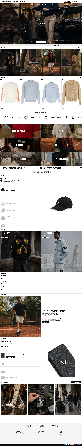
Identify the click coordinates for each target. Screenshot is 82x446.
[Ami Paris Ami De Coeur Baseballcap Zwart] (3, 189)
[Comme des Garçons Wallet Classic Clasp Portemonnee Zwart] (3, 370)
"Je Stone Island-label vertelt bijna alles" (35, 416)
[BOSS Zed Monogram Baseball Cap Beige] (3, 203)
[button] (78, 1)
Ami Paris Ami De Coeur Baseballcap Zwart (11, 187)
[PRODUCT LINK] (10, 94)
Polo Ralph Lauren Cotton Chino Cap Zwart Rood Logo (13, 217)
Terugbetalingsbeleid (25, 444)
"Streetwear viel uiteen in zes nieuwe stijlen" (63, 416)
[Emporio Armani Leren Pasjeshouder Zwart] (3, 363)
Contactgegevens (15, 444)
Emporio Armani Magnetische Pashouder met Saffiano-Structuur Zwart (15, 354)
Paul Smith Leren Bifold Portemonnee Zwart (11, 377)
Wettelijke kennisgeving (37, 444)
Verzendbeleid (20, 444)
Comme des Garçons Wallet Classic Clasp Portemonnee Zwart (14, 370)
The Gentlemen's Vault (6, 444)
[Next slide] (80, 77)
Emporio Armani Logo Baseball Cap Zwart (11, 210)
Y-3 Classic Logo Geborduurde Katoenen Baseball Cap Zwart (14, 224)
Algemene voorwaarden (31, 444)
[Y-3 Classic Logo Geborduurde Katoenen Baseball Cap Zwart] (3, 225)
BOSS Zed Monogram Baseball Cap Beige (11, 203)
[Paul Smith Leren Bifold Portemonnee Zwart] (3, 377)
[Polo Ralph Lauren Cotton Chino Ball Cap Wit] (3, 196)
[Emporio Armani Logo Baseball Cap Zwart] (3, 210)
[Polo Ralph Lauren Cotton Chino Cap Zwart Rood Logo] (3, 218)
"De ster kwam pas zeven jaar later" (7, 416)
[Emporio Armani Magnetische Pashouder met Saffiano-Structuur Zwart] (3, 356)
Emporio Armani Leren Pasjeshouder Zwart (11, 362)
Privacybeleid (11, 444)
